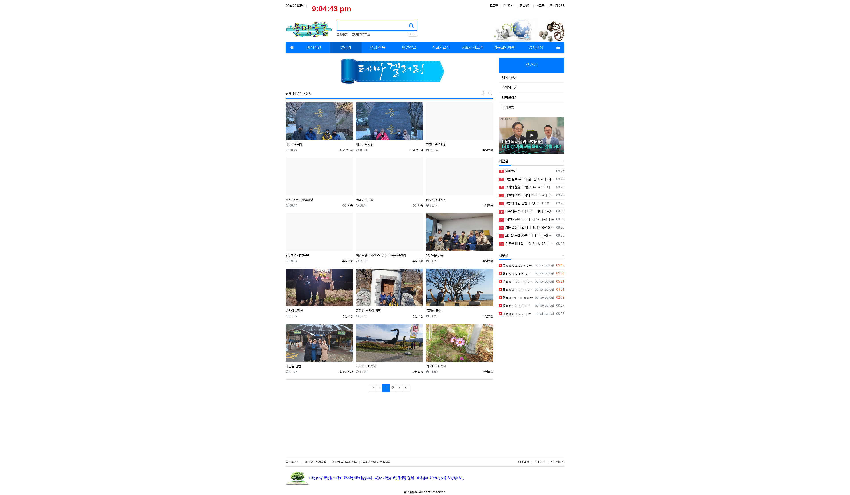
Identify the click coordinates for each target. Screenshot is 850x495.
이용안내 (540, 462)
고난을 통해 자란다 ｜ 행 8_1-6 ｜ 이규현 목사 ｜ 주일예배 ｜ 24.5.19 (528, 235)
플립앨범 (508, 107)
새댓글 (503, 256)
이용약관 (523, 462)
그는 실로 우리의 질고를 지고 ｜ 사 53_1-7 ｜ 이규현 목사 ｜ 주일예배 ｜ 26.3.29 (528, 179)
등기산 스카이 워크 (368, 311)
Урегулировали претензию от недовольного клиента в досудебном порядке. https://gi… (517, 281)
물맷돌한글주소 (361, 34)
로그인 (494, 6)
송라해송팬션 (294, 311)
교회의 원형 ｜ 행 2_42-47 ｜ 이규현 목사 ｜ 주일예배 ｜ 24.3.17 (528, 187)
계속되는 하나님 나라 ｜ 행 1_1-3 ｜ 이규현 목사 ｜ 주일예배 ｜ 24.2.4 (528, 211)
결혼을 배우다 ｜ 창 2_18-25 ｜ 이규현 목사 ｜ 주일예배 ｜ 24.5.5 (527, 244)
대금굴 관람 (293, 366)
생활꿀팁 (509, 171)
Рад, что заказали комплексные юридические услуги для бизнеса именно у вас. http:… (517, 298)
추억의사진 (509, 87)
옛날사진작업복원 (297, 255)
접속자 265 (557, 6)
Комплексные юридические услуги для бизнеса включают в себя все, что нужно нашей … (517, 306)
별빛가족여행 (364, 200)
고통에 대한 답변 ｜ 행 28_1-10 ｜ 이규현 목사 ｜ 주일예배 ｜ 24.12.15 (528, 203)
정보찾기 (525, 6)
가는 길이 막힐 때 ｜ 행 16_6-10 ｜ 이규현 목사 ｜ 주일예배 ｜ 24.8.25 (528, 227)
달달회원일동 (434, 255)
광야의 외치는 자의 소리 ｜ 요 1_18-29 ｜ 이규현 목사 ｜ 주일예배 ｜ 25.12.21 (528, 195)
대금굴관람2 (364, 144)
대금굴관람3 (294, 144)
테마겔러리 (509, 97)
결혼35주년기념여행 (299, 200)
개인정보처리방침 (315, 462)
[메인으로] (292, 47)
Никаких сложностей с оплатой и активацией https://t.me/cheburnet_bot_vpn (517, 314)
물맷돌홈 (342, 34)
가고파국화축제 (366, 366)
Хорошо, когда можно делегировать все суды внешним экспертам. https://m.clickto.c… (517, 265)
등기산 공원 (433, 311)
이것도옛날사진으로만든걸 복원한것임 (381, 255)
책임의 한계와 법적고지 (376, 462)
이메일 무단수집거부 (344, 462)
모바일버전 (557, 462)
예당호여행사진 (436, 200)
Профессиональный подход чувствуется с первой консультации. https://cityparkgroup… (517, 289)
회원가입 (509, 6)
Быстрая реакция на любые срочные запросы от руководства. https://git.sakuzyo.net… (517, 273)
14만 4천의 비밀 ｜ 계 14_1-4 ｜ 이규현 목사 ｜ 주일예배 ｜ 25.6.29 (528, 219)
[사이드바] (558, 47)
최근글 (503, 161)
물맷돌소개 (292, 462)
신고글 (540, 6)
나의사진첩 (509, 77)
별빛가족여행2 (435, 144)
